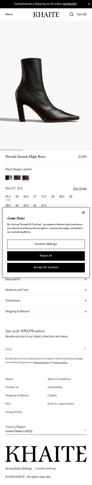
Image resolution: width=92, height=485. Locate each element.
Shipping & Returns (17, 311)
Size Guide (80, 188)
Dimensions (12, 300)
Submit (82, 349)
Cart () (82, 14)
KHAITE (20, 477)
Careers (52, 395)
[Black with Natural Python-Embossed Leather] (8, 178)
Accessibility (55, 387)
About (9, 379)
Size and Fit (12, 279)
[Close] (83, 212)
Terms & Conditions (59, 379)
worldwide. (70, 3)
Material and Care (16, 290)
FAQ (7, 404)
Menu (9, 14)
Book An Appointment (61, 404)
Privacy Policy (13, 412)
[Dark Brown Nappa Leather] (17, 178)
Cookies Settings (46, 244)
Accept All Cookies (46, 267)
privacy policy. (61, 363)
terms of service (41, 363)
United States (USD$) (18, 429)
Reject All (46, 255)
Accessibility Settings (18, 468)
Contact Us (12, 387)
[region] (46, 242)
